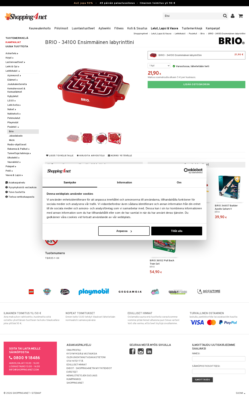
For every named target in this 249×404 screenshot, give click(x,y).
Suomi (240, 393)
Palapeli (10, 166)
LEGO (10, 100)
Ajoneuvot (13, 75)
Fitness (119, 28)
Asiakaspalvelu (16, 182)
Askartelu (11, 53)
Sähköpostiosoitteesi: (206, 366)
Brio (203, 33)
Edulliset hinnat (77, 364)
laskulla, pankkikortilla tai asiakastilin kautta (213, 315)
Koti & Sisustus (137, 28)
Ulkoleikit (12, 157)
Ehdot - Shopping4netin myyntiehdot (89, 368)
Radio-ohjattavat (16, 144)
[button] (240, 16)
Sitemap (36, 393)
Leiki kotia (13, 105)
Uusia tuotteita (16, 46)
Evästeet (72, 372)
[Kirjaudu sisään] (232, 16)
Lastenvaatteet (14, 62)
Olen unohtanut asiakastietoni (86, 357)
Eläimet (11, 79)
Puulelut (193, 33)
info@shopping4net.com (24, 369)
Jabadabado (16, 135)
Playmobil (12, 122)
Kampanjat (213, 28)
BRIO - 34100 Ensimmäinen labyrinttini (226, 33)
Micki (12, 140)
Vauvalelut (13, 162)
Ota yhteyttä (75, 361)
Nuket (11, 109)
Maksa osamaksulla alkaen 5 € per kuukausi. (172, 77)
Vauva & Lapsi (13, 175)
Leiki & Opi (11, 66)
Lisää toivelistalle (60, 155)
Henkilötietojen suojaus (82, 375)
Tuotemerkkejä (192, 28)
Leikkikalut (180, 33)
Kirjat (8, 57)
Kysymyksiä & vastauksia (22, 187)
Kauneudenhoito (40, 28)
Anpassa (121, 230)
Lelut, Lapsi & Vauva (164, 28)
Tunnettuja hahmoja (18, 153)
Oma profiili (74, 350)
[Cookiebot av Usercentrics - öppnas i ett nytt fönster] (187, 171)
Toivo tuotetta (16, 192)
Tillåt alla (176, 230)
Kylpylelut (12, 96)
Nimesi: (196, 353)
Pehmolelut (13, 118)
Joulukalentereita (17, 84)
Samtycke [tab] (70, 182)
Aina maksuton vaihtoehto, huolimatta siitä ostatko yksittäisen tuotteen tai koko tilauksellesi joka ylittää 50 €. (31, 318)
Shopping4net (141, 33)
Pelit (8, 170)
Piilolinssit (61, 28)
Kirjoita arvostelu (92, 155)
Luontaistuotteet (83, 28)
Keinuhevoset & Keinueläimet (16, 90)
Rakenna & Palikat (17, 149)
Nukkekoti (13, 113)
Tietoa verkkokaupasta (21, 197)
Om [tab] (179, 182)
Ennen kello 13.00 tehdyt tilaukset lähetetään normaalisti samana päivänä (90, 317)
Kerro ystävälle (121, 155)
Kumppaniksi (74, 379)
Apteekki (104, 28)
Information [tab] (124, 182)
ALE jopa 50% (83, 3)
